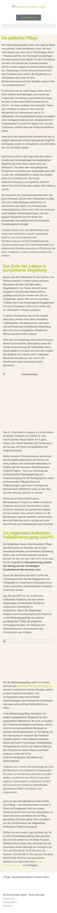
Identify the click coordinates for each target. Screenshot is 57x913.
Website (7, 905)
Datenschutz (10, 902)
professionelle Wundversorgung (34, 686)
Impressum (9, 898)
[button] (28, 26)
